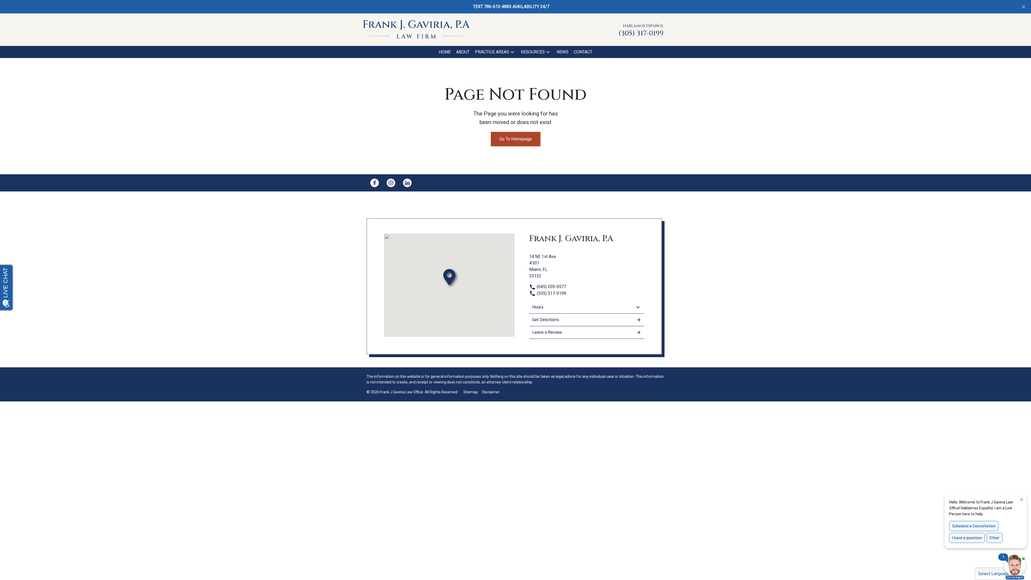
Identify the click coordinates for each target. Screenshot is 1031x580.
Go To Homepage (515, 139)
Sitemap (470, 392)
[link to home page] (416, 29)
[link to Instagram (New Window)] (391, 183)
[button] (512, 52)
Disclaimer (491, 392)
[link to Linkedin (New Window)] (407, 183)
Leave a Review (547, 332)
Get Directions (545, 319)
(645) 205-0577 (551, 286)
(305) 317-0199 (551, 293)
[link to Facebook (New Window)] (374, 183)
